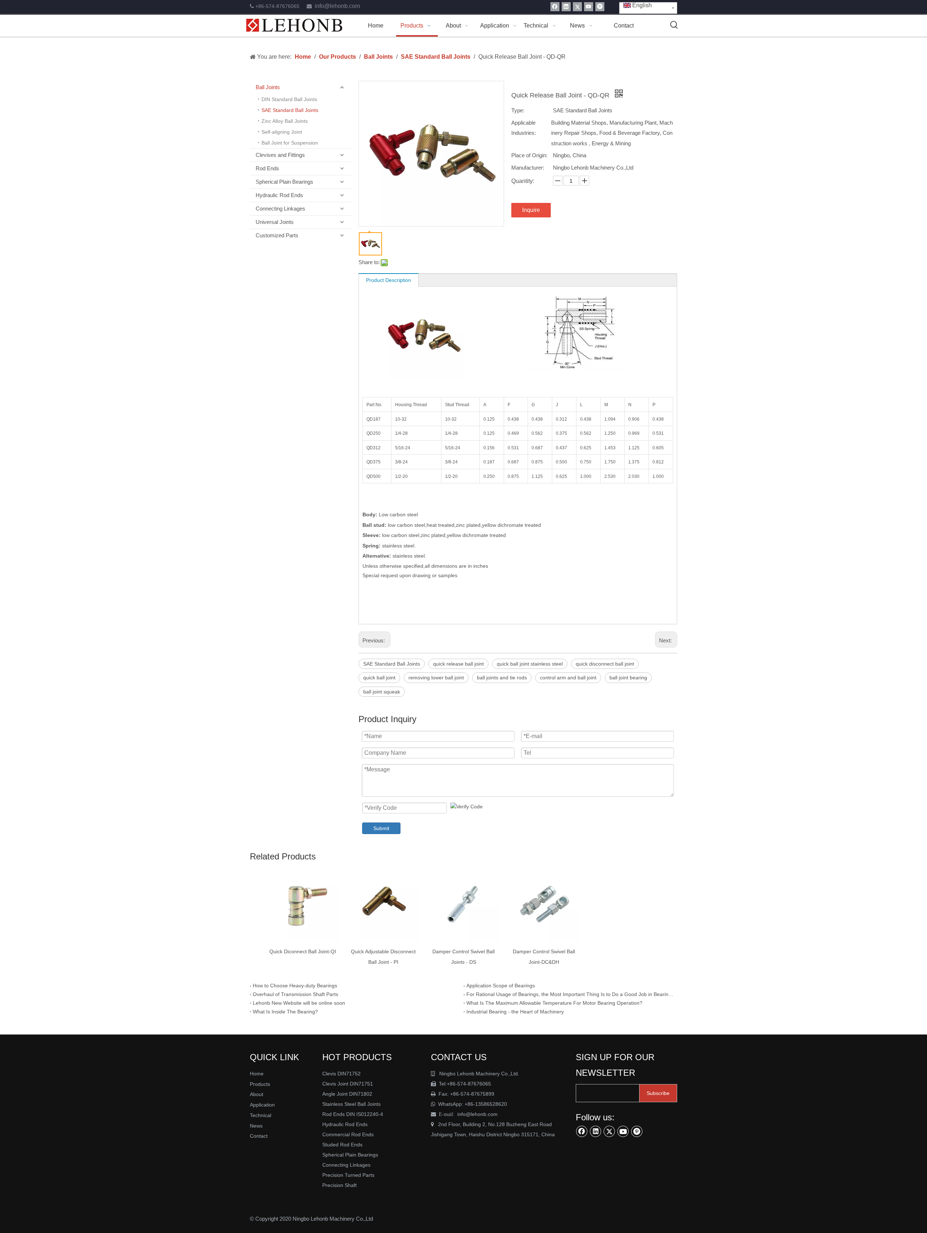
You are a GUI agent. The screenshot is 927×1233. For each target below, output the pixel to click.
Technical (260, 1115)
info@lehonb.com (337, 6)
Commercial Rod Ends (348, 1134)
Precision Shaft (339, 1185)
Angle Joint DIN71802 (347, 1094)
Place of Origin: (529, 155)
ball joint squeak (381, 692)
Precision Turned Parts (348, 1175)
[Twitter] (577, 6)
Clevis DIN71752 (341, 1073)
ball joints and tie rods (502, 677)
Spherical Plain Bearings (284, 182)
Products (260, 1084)
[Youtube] (588, 6)
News (256, 1126)
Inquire (531, 210)
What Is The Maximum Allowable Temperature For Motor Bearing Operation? (554, 1003)
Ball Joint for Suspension (289, 143)
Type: (517, 110)
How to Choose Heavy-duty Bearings (295, 985)
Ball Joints (268, 87)
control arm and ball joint (568, 677)
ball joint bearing (628, 677)
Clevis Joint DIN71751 (347, 1084)
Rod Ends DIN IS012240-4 (353, 1114)
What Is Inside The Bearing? (285, 1012)
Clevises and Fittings (280, 155)
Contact (259, 1136)
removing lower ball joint (436, 677)
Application (262, 1105)
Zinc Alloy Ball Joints (284, 121)
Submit (381, 828)
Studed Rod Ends (342, 1144)
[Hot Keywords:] (674, 25)
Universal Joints (275, 222)
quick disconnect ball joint (605, 664)
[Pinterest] (599, 6)
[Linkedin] (566, 6)
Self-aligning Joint (281, 132)
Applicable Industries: (523, 128)
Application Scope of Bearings (500, 985)
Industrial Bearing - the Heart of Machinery (515, 1012)
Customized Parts (277, 235)
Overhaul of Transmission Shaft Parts (295, 994)
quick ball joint (379, 677)
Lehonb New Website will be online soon (299, 1003)
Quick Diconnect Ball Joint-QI (302, 951)
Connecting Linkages (280, 208)
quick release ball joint (458, 664)
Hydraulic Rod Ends (279, 195)
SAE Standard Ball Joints (289, 110)
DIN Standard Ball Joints (289, 99)
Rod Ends (267, 168)
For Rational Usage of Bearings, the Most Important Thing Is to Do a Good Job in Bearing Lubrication (570, 994)
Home (257, 1073)
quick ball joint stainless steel (530, 664)
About (256, 1094)
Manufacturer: (527, 167)
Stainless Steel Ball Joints (351, 1104)
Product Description (388, 280)
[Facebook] (554, 6)
